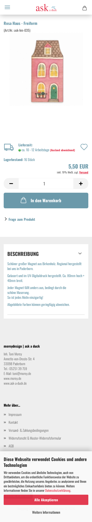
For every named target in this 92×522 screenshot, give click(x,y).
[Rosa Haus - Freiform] (46, 68)
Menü (7, 7)
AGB (11, 445)
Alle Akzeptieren (46, 499)
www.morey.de (12, 378)
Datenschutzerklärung (57, 490)
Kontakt (13, 422)
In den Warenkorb (46, 200)
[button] (11, 183)
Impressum (15, 414)
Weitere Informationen (46, 512)
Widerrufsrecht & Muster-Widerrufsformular (35, 438)
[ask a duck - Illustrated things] (46, 7)
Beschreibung (23, 253)
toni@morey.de (22, 373)
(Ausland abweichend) (62, 150)
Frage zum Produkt (22, 219)
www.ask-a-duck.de (15, 383)
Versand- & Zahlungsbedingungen (29, 430)
